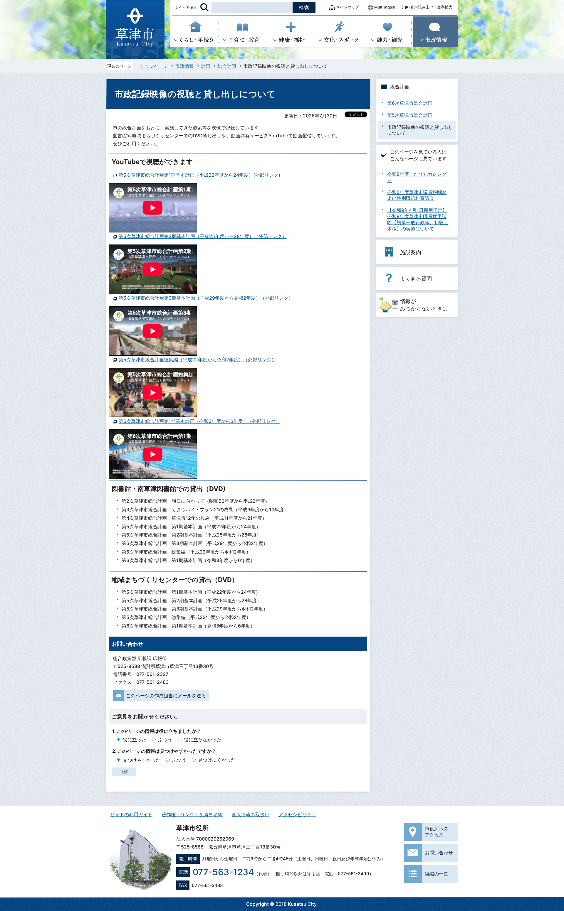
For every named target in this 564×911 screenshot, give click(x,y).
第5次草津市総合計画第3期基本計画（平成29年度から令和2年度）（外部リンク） (206, 298)
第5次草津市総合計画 (409, 115)
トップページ (154, 66)
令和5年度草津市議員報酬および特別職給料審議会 (416, 195)
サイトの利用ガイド (131, 814)
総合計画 (226, 66)
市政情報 (184, 66)
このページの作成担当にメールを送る (166, 696)
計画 (205, 66)
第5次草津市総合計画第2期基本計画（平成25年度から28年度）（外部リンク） (203, 236)
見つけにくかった (217, 760)
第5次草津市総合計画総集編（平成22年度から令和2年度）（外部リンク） (197, 359)
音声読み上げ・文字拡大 (431, 7)
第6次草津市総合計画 (409, 103)
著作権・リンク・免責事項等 (192, 814)
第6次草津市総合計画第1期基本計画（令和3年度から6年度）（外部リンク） (199, 421)
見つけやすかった (141, 760)
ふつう (165, 740)
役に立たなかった (202, 740)
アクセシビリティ (297, 814)
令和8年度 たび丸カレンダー (416, 177)
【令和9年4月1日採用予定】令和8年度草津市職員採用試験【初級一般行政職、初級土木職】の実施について (417, 219)
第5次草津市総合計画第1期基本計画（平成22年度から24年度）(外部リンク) (199, 175)
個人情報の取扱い (250, 814)
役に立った (134, 740)
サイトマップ (347, 7)
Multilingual (384, 7)
